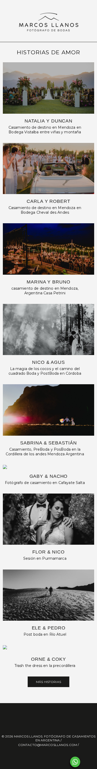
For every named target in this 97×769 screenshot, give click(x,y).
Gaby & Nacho (48, 476)
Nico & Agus (48, 362)
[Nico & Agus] (48, 329)
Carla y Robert (48, 201)
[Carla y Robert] (48, 168)
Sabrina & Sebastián (48, 442)
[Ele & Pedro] (48, 595)
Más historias (48, 682)
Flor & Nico (48, 552)
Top (91, 761)
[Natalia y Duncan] (48, 87)
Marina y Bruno (48, 281)
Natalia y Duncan (48, 121)
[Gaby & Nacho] (48, 467)
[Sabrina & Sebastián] (48, 409)
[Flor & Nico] (48, 519)
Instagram (53, 755)
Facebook (44, 755)
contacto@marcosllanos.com (47, 745)
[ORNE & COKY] (48, 648)
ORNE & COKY (48, 659)
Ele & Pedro (48, 627)
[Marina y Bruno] (48, 248)
